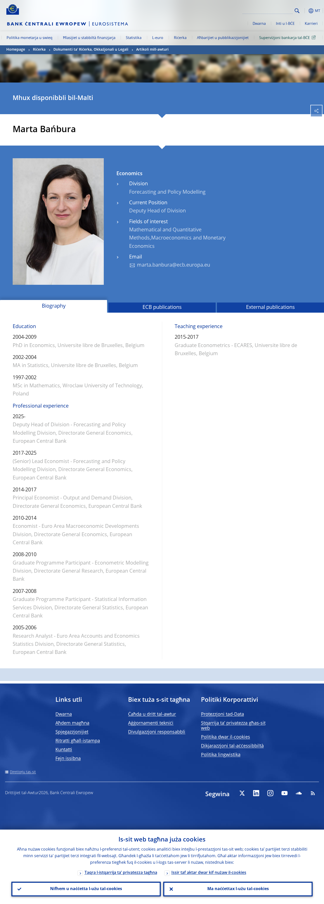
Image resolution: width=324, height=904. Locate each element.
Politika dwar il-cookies (225, 737)
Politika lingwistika (220, 755)
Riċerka (180, 38)
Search (297, 10)
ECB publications (162, 307)
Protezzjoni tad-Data (222, 714)
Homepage (15, 49)
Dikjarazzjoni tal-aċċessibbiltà (232, 746)
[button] (305, 11)
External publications (270, 307)
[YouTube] (284, 793)
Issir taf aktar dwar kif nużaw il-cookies (208, 873)
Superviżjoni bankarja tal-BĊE (284, 38)
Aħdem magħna (72, 723)
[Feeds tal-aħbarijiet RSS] (313, 793)
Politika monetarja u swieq (29, 38)
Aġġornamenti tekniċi (150, 723)
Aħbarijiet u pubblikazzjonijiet (223, 38)
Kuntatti (63, 750)
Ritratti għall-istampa (77, 741)
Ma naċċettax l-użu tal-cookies (238, 889)
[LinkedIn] (256, 793)
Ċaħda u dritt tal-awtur (152, 714)
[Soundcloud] (299, 793)
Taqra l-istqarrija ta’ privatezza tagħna (121, 873)
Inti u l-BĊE (285, 24)
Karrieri (311, 24)
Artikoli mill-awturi (152, 49)
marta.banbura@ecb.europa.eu (173, 265)
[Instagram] (270, 793)
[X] (242, 793)
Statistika (133, 38)
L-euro (157, 38)
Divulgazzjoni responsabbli (156, 732)
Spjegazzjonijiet (71, 732)
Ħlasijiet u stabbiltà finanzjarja (89, 38)
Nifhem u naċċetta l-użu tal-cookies (86, 889)
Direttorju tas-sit (23, 772)
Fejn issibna (68, 758)
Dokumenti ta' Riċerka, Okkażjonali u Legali (90, 49)
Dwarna (259, 24)
